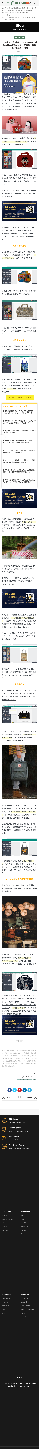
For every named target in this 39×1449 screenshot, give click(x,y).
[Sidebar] (2, 437)
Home (14, 29)
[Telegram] (29, 1090)
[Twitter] (14, 1090)
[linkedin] (24, 1090)
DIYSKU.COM (22, 29)
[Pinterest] (19, 1090)
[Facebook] (9, 1090)
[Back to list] (19, 1097)
